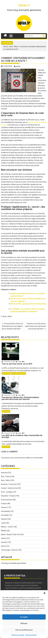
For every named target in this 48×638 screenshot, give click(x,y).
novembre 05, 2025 (9, 433)
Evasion (4, 503)
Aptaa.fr (24, 5)
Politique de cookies (17, 635)
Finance (4, 507)
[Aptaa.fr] (5, 35)
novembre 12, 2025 (9, 361)
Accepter (24, 617)
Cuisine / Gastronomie (9, 488)
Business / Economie (8, 484)
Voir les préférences (24, 630)
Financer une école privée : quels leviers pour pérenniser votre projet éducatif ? (35, 326)
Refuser (24, 623)
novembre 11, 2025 (9, 395)
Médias (3, 531)
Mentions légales (31, 635)
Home (5, 46)
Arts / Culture (6, 476)
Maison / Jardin (6, 527)
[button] (44, 593)
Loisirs (3, 523)
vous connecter (15, 458)
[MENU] (11, 35)
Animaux (4, 473)
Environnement (6, 500)
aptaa (18, 66)
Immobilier (5, 515)
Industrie (4, 519)
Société (4, 542)
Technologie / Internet (18, 373)
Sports (3, 546)
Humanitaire (5, 511)
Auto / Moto (13, 46)
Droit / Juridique (7, 492)
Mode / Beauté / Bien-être (10, 534)
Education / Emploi (8, 496)
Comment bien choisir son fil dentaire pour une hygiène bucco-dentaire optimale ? (12, 326)
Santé (3, 538)
